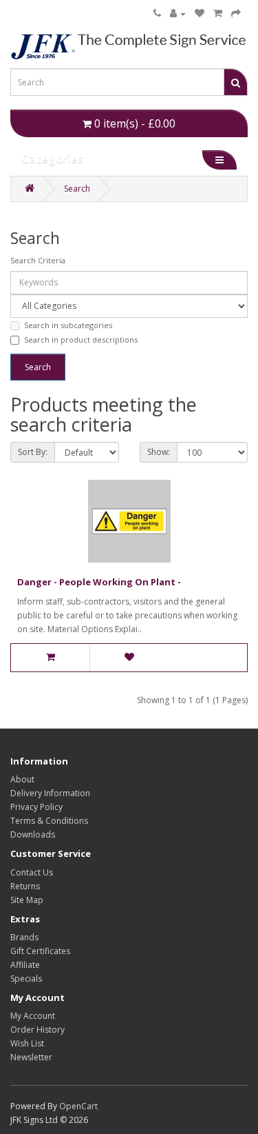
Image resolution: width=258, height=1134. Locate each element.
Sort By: (32, 452)
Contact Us (31, 872)
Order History (37, 1029)
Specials (26, 978)
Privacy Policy (36, 807)
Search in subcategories (68, 325)
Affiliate (25, 965)
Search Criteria (37, 260)
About (22, 779)
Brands (24, 937)
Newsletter (31, 1057)
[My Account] (178, 14)
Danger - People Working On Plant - (99, 582)
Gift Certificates (40, 951)
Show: (158, 452)
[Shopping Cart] (217, 14)
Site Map (26, 900)
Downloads (32, 834)
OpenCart (78, 1106)
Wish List (27, 1043)
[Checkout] (236, 14)
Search (77, 188)
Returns (25, 886)
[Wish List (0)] (199, 14)
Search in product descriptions (81, 339)
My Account (32, 1016)
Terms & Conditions (49, 821)
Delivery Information (50, 793)
